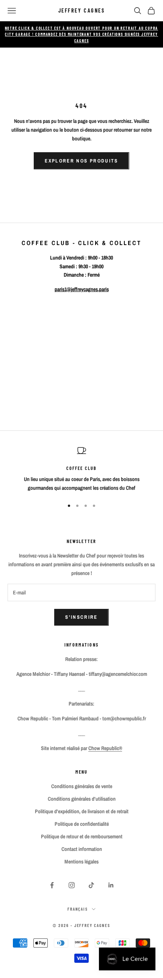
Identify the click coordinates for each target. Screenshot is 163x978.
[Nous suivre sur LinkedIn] (111, 885)
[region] (81, 469)
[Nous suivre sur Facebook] (52, 885)
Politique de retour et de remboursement (81, 836)
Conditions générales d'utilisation (82, 798)
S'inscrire (81, 617)
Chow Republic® (105, 748)
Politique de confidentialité (82, 823)
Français (77, 908)
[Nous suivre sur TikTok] (91, 885)
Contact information (81, 849)
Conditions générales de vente (81, 786)
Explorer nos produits (81, 161)
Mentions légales (81, 861)
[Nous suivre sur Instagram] (71, 885)
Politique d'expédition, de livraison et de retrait (82, 811)
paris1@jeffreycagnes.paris (82, 289)
